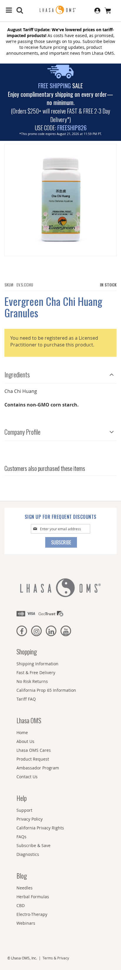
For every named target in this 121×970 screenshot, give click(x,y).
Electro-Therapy (31, 914)
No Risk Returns (32, 681)
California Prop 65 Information (46, 690)
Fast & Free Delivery (35, 672)
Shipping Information (37, 663)
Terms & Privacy (56, 958)
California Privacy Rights (40, 828)
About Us (25, 741)
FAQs (21, 836)
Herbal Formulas (32, 896)
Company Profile (22, 431)
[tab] (60, 373)
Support (24, 810)
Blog (21, 875)
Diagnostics (27, 854)
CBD (20, 905)
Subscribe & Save (33, 845)
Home (22, 732)
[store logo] (60, 10)
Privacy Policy (29, 819)
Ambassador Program (37, 768)
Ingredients (17, 374)
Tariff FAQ (26, 699)
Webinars (25, 923)
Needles (24, 888)
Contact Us (27, 776)
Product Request (32, 759)
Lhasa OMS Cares (33, 750)
